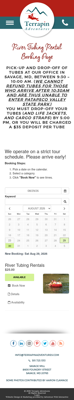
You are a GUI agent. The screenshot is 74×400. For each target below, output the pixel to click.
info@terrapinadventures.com (37, 354)
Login (37, 395)
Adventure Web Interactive (56, 397)
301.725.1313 (38, 360)
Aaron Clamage (57, 380)
